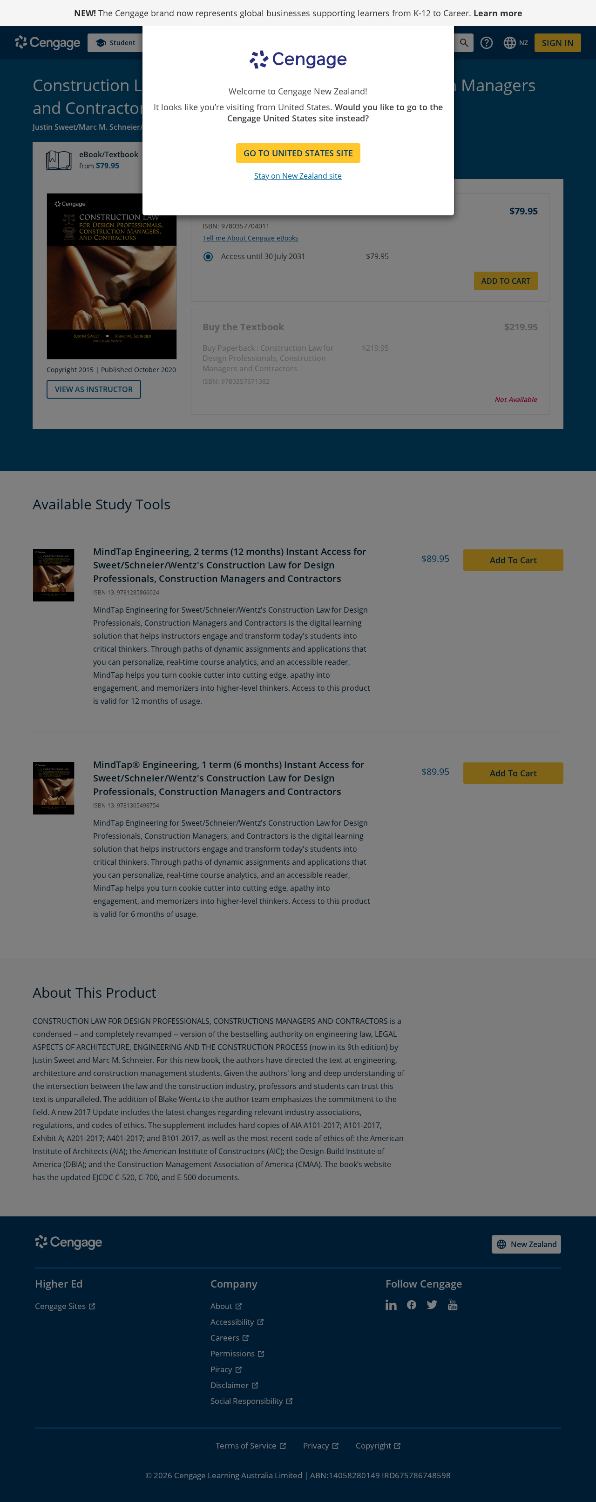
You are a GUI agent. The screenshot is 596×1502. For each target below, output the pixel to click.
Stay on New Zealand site (298, 176)
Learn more (498, 13)
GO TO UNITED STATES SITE (298, 153)
